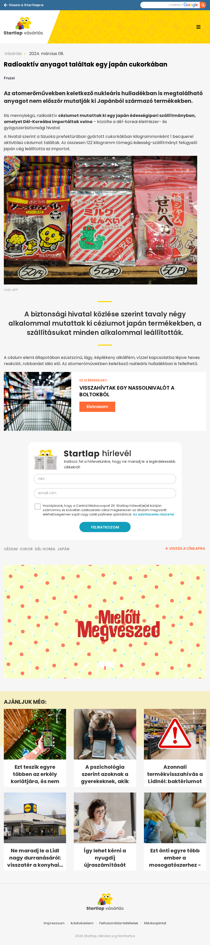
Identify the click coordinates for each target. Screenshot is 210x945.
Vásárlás (13, 54)
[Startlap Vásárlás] (25, 26)
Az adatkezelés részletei (153, 514)
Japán (63, 549)
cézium (11, 549)
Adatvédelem (81, 923)
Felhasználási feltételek (118, 923)
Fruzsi (9, 78)
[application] (105, 621)
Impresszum (54, 923)
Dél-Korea (45, 549)
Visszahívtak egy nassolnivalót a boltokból (126, 391)
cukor (26, 549)
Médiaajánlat (155, 923)
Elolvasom (97, 407)
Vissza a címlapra (187, 548)
